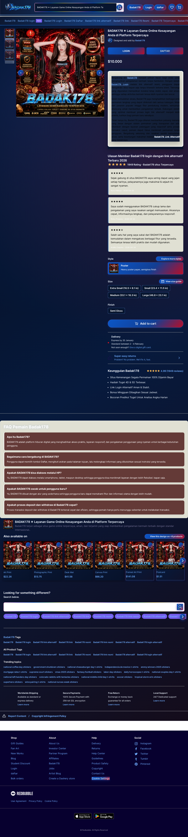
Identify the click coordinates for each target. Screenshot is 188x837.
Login (14, 768)
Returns (96, 748)
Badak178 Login (53, 20)
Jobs (51, 768)
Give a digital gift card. (140, 347)
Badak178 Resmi (140, 20)
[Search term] (119, 7)
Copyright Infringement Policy (49, 716)
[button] (9, 34)
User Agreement (18, 801)
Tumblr (144, 758)
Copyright (97, 768)
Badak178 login (29, 20)
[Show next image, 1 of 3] (100, 73)
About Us (54, 743)
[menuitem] (10, 21)
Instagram (145, 743)
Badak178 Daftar (73, 20)
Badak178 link (121, 20)
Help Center (98, 753)
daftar (14, 773)
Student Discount (20, 763)
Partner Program (58, 753)
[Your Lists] (172, 7)
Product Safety (100, 763)
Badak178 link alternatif (98, 20)
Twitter (144, 753)
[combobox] (79, 7)
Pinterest (145, 763)
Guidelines (97, 758)
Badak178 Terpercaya (164, 20)
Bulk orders (17, 778)
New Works (17, 753)
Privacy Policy (35, 801)
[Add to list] (28, 544)
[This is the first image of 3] (21, 73)
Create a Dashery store (62, 778)
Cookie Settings (101, 778)
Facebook (145, 748)
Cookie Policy (51, 801)
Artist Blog (55, 773)
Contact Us (98, 773)
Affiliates (54, 758)
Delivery (96, 743)
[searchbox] (94, 607)
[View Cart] (179, 7)
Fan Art (15, 748)
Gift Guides (17, 743)
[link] (11, 616)
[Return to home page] (18, 7)
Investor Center (57, 748)
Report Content (17, 716)
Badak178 (10, 20)
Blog (13, 758)
